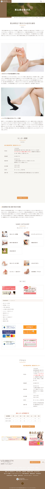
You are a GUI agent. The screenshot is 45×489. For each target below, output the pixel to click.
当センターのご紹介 (6, 303)
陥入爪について (5, 315)
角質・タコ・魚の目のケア (7, 317)
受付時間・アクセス (6, 305)
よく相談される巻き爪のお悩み (8, 309)
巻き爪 (24, 281)
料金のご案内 (5, 319)
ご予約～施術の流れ (6, 307)
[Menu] (43, 1)
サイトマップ (35, 475)
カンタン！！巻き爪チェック (8, 311)
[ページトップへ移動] (43, 462)
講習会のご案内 (5, 321)
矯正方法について (6, 313)
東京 (20, 281)
